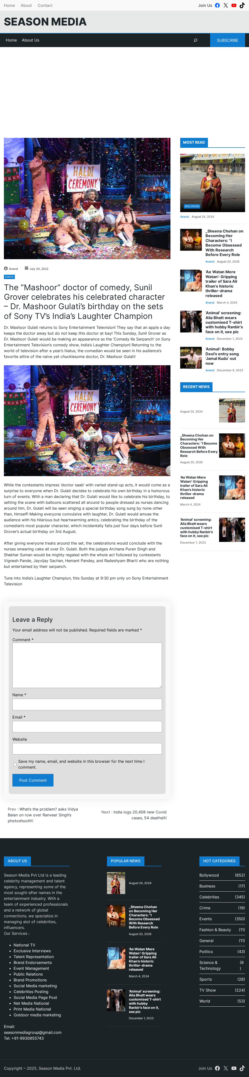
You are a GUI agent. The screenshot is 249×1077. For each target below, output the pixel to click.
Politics (206, 951)
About (26, 5)
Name (19, 694)
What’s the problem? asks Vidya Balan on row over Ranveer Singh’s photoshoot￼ (43, 815)
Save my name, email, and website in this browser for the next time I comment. (81, 764)
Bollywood (192, 206)
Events (9, 276)
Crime (204, 907)
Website (19, 739)
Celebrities (209, 897)
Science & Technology (210, 965)
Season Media (45, 21)
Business (207, 886)
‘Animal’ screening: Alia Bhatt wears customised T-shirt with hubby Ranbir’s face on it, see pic (224, 322)
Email (19, 717)
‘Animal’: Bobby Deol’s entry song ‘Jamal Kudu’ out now (222, 356)
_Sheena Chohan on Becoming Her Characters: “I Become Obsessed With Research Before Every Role (224, 243)
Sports (205, 979)
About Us (30, 40)
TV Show (207, 990)
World (204, 1001)
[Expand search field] (195, 40)
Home (9, 5)
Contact (45, 5)
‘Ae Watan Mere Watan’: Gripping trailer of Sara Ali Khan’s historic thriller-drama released (221, 284)
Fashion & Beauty (215, 929)
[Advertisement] (124, 87)
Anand (13, 269)
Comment (23, 639)
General (206, 940)
